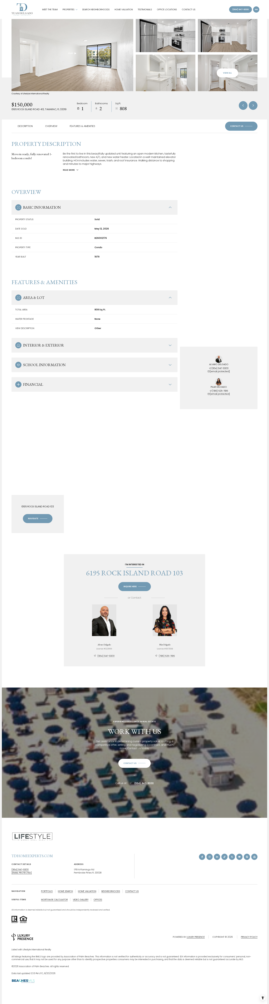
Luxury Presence (196, 936)
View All (227, 73)
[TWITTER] (232, 857)
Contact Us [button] (132, 891)
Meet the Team (50, 9)
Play (70, 53)
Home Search (65, 891)
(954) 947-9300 (240, 9)
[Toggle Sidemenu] (256, 9)
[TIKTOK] (224, 857)
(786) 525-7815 (220, 390)
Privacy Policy (249, 936)
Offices (98, 899)
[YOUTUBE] (239, 857)
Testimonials (145, 9)
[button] (241, 126)
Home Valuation (124, 9)
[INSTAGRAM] (209, 857)
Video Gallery (80, 899)
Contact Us (188, 9)
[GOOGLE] (247, 857)
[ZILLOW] (254, 857)
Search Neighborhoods (96, 9)
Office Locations (167, 9)
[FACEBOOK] (202, 857)
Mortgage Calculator (54, 899)
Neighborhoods (110, 891)
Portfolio (47, 891)
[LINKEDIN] (217, 857)
